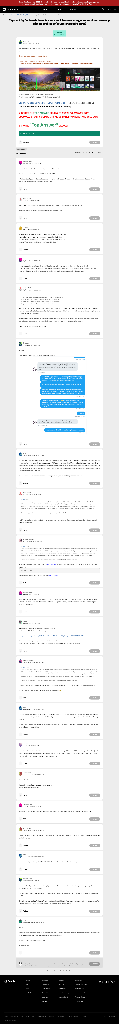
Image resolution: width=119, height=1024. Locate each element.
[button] (100, 42)
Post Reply (94, 964)
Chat (59, 9)
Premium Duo (79, 988)
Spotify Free (79, 1001)
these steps (71, 4)
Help (45, 9)
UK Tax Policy (85, 1016)
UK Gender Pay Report (10, 1020)
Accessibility (61, 1016)
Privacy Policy (30, 1016)
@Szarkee (24, 295)
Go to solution (60, 34)
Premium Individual (81, 984)
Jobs (27, 988)
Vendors (45, 1001)
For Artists (45, 984)
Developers (46, 988)
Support (61, 984)
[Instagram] (100, 982)
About (27, 984)
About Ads (52, 1016)
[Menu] (114, 9)
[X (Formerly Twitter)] (106, 982)
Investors (45, 997)
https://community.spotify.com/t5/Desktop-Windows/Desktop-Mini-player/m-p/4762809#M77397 (51, 636)
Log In (109, 9)
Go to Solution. (30, 133)
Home (13, 15)
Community (13, 9)
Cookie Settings (41, 1016)
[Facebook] (112, 982)
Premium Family (80, 993)
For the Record (30, 993)
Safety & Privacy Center (17, 1016)
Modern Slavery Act (73, 1016)
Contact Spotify (63, 997)
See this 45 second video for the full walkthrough (42, 102)
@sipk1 (23, 499)
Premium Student (80, 997)
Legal (6, 1016)
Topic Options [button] (21, 149)
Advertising (45, 993)
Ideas (73, 9)
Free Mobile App (63, 993)
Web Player (62, 988)
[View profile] (20, 42)
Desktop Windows (26, 15)
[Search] (103, 9)
